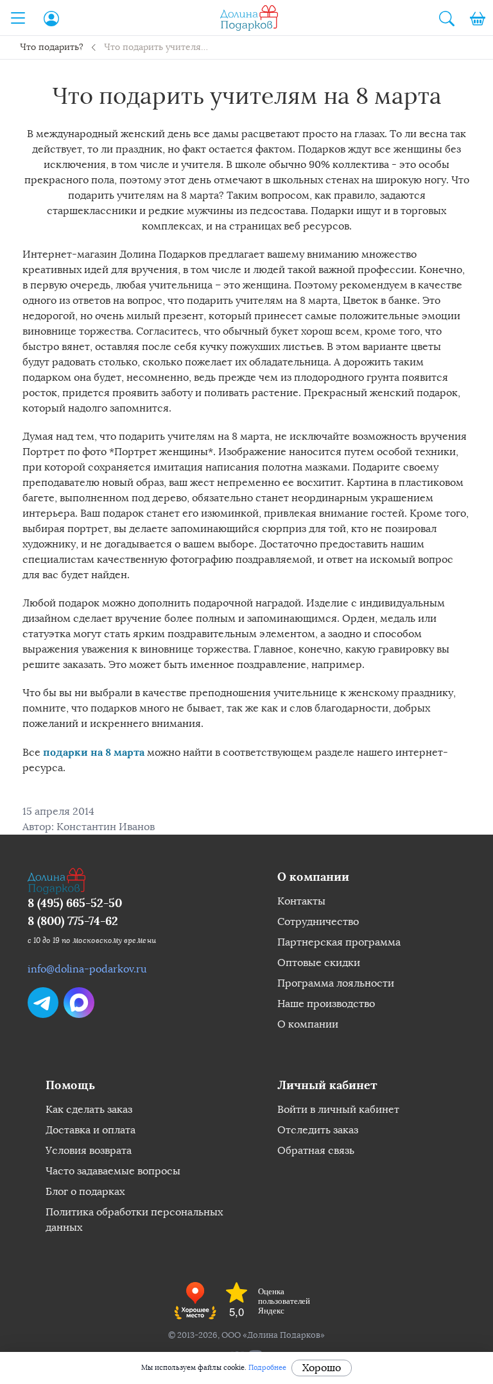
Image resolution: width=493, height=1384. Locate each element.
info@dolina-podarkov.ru (87, 969)
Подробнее (267, 1367)
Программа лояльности (335, 983)
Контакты (301, 901)
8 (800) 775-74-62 (73, 920)
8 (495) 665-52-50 (75, 903)
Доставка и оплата (90, 1130)
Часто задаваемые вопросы (113, 1171)
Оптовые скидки (318, 962)
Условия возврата (89, 1150)
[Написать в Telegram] (43, 1002)
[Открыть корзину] (477, 18)
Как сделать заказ (89, 1109)
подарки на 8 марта (93, 752)
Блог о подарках (85, 1191)
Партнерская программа (339, 942)
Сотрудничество (318, 921)
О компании (307, 1024)
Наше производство (326, 1003)
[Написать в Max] (79, 1002)
